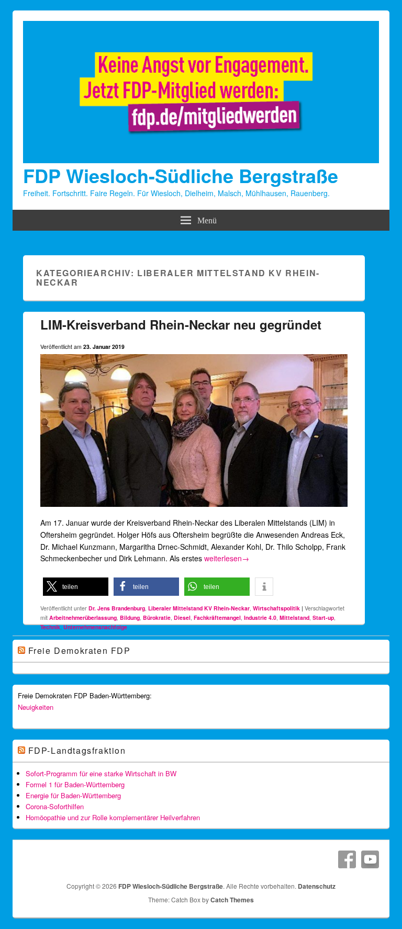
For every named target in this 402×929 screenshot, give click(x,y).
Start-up (323, 617)
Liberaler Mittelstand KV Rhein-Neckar (199, 608)
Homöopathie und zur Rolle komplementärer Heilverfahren (113, 817)
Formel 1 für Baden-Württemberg (75, 784)
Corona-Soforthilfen (55, 806)
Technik (50, 627)
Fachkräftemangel (217, 617)
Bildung (130, 617)
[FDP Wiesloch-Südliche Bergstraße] (201, 160)
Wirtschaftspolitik (276, 608)
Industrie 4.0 (260, 617)
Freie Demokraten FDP (79, 650)
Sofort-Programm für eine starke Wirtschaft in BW (101, 773)
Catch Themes (232, 899)
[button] (75, 586)
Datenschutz (317, 886)
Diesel (182, 617)
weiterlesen (226, 558)
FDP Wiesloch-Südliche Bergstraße (180, 175)
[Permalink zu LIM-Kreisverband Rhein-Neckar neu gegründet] (194, 511)
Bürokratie (157, 617)
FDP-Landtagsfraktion (77, 750)
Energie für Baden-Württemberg (73, 795)
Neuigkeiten (35, 707)
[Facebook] (347, 859)
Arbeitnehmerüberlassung (83, 617)
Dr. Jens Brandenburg (116, 608)
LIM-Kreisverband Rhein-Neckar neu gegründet (180, 324)
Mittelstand (294, 617)
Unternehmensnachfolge (95, 627)
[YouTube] (370, 859)
